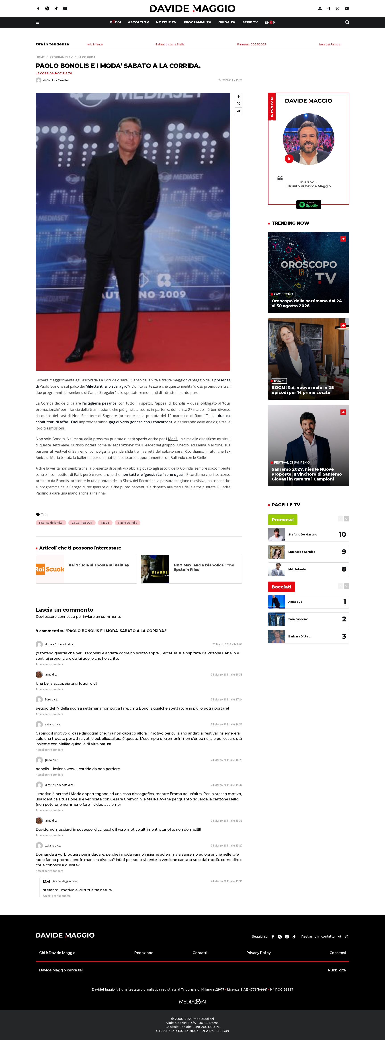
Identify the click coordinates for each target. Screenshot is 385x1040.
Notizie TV (166, 22)
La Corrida (45, 73)
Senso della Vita (144, 380)
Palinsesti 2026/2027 (251, 44)
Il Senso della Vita (51, 522)
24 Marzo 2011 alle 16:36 (226, 724)
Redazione (143, 953)
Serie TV (250, 22)
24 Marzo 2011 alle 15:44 (226, 785)
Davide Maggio (61, 881)
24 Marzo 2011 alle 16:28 (226, 760)
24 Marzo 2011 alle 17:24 (226, 699)
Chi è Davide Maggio (57, 953)
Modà (173, 438)
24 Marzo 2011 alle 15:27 (226, 845)
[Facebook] (238, 96)
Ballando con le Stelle (170, 44)
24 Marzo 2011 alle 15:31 (226, 881)
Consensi (338, 953)
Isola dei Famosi (329, 44)
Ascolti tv (138, 22)
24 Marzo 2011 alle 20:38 (226, 674)
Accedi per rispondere (49, 664)
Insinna (98, 493)
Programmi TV (197, 22)
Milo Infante (95, 44)
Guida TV (226, 22)
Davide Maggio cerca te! (61, 970)
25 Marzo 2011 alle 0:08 (227, 644)
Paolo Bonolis (51, 386)
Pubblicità (337, 970)
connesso (66, 617)
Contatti (199, 953)
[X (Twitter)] (238, 103)
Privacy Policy (258, 953)
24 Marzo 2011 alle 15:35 (226, 820)
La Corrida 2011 (82, 522)
